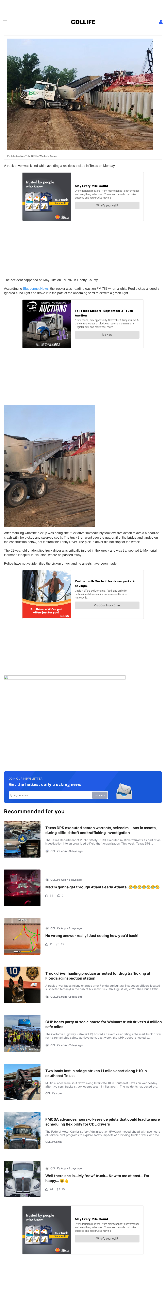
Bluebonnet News (36, 288)
